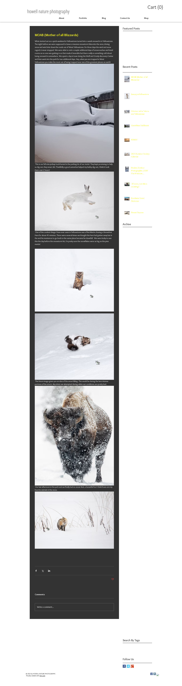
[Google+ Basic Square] (132, 666)
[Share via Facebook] (36, 570)
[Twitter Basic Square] (128, 666)
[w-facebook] (158, 675)
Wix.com (42, 676)
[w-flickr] (161, 674)
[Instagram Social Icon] (154, 674)
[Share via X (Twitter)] (42, 570)
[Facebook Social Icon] (151, 674)
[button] (155, 7)
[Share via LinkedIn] (49, 570)
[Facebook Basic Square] (124, 666)
